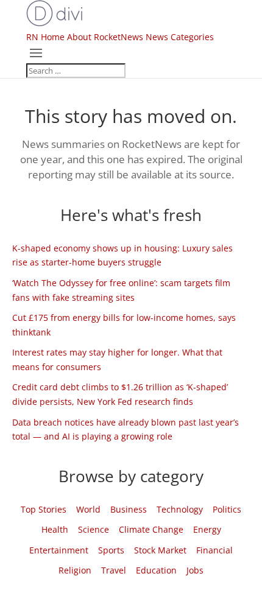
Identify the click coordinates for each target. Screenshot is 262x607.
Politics (227, 509)
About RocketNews (105, 37)
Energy (207, 529)
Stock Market (160, 550)
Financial (214, 550)
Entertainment (58, 550)
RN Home (45, 37)
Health (54, 529)
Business (128, 509)
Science (93, 529)
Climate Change (151, 529)
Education (156, 570)
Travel (113, 570)
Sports (111, 550)
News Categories (180, 37)
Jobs (195, 570)
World (88, 509)
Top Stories (43, 509)
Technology (180, 509)
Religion (74, 570)
